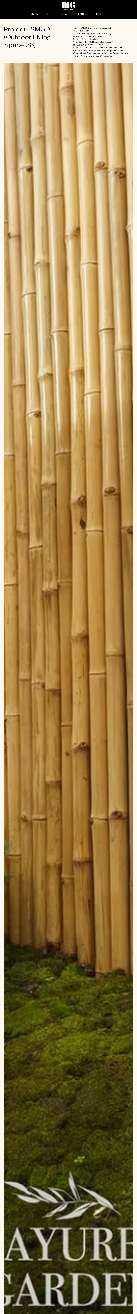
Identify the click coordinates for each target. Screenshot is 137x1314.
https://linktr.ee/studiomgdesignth (99, 42)
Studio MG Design (42, 14)
